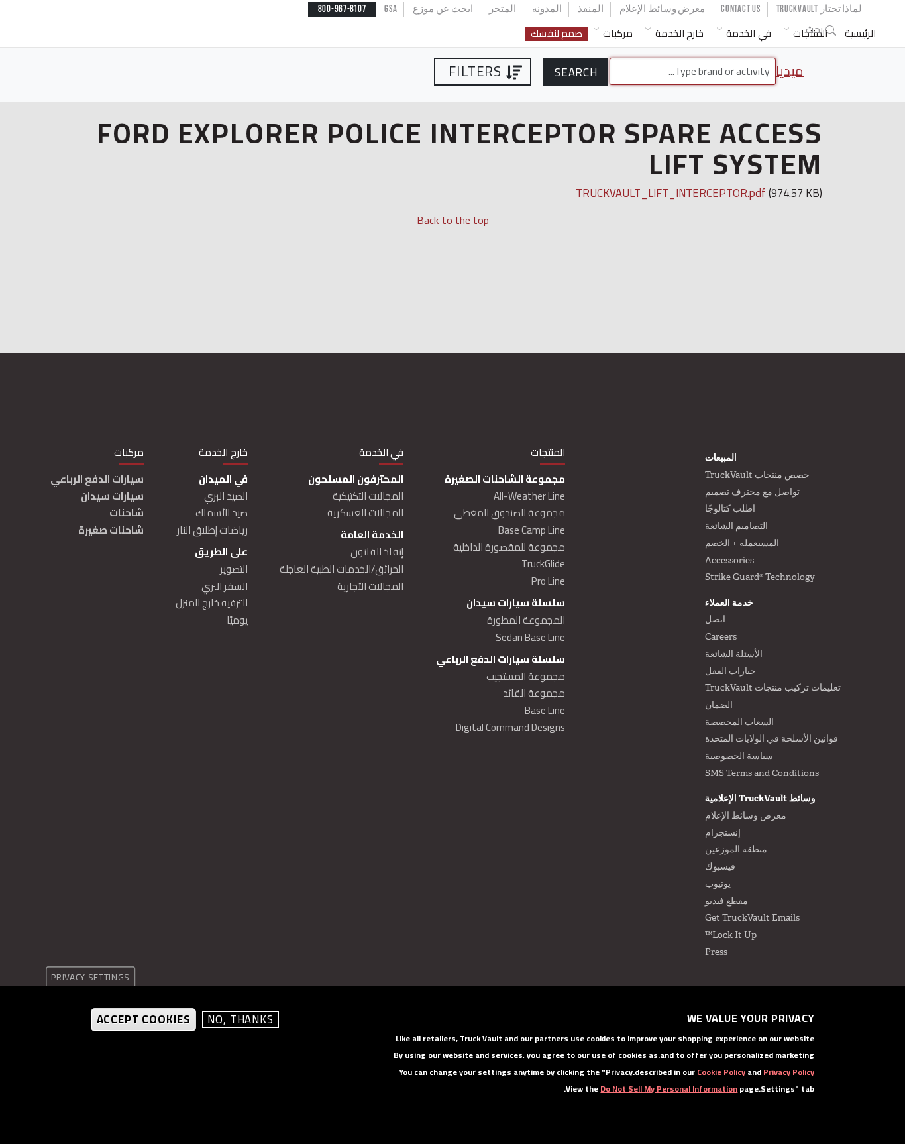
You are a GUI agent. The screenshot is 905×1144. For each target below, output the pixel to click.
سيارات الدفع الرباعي (97, 478)
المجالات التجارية (370, 586)
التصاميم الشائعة (736, 526)
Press (716, 952)
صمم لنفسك (557, 34)
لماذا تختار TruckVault (819, 8)
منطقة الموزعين (736, 849)
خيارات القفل (730, 671)
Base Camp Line (531, 530)
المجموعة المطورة (526, 620)
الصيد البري (226, 496)
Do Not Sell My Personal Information (668, 1088)
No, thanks (240, 1020)
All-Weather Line (529, 496)
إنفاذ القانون (376, 551)
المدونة (547, 8)
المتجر (502, 8)
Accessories (729, 560)
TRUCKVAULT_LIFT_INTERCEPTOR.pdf (671, 192)
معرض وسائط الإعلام (662, 8)
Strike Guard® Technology (760, 577)
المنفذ (591, 8)
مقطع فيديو (726, 901)
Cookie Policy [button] (721, 1072)
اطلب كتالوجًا (730, 508)
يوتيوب (718, 883)
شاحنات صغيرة (111, 530)
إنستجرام (723, 832)
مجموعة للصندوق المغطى (509, 512)
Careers (721, 636)
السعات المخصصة (739, 722)
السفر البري (224, 586)
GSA (390, 8)
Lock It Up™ (731, 935)
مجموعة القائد (534, 693)
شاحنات (126, 512)
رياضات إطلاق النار (212, 530)
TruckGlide (543, 563)
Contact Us (740, 8)
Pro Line (548, 581)
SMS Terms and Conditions (762, 773)
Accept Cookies (144, 1020)
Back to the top (453, 220)
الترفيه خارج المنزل (212, 602)
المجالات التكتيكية (368, 496)
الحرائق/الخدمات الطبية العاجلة (341, 569)
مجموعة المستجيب (525, 676)
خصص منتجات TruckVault (757, 475)
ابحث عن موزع (442, 8)
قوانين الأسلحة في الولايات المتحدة (771, 738)
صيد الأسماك (221, 512)
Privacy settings (90, 977)
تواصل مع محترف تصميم (752, 492)
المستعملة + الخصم (742, 543)
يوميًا (237, 620)
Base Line (545, 710)
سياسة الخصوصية (739, 756)
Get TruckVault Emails (752, 917)
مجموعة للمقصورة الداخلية (509, 547)
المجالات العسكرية (365, 512)
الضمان (719, 705)
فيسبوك (720, 866)
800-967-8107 (342, 8)
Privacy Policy (788, 1072)
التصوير (234, 569)
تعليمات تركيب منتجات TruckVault (773, 687)
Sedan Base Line (530, 637)
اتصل (715, 619)
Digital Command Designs (510, 727)
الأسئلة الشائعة (734, 653)
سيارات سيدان (112, 496)
